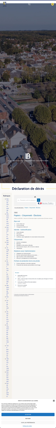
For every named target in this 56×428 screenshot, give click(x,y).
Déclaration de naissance (7, 219)
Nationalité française (22, 275)
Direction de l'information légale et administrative (24, 294)
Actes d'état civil (20, 223)
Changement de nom (7, 253)
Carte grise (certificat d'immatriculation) (27, 282)
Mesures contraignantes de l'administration (27, 258)
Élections (19, 243)
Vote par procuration (7, 351)
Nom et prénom (20, 235)
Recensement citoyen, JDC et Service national (28, 246)
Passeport (19, 233)
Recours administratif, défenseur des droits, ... (27, 255)
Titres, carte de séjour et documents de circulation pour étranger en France (35, 278)
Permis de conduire (22, 285)
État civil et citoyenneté (28, 161)
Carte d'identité (20, 232)
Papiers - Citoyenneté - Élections (32, 207)
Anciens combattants (22, 242)
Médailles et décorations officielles (25, 245)
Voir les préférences (28, 422)
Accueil (10, 161)
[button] (54, 400)
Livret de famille (20, 225)
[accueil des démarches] (35, 196)
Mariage (7, 244)
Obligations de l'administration (24, 253)
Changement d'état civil (22, 227)
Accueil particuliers (19, 207)
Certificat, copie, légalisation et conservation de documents (30, 236)
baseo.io (27, 295)
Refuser (28, 418)
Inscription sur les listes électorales (7, 334)
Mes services (16, 161)
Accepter (28, 414)
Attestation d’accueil (7, 317)
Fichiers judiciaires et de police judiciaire (26, 263)
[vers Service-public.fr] (46, 204)
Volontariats (19, 248)
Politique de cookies (27, 426)
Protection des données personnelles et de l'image (28, 265)
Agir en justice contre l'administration (25, 256)
